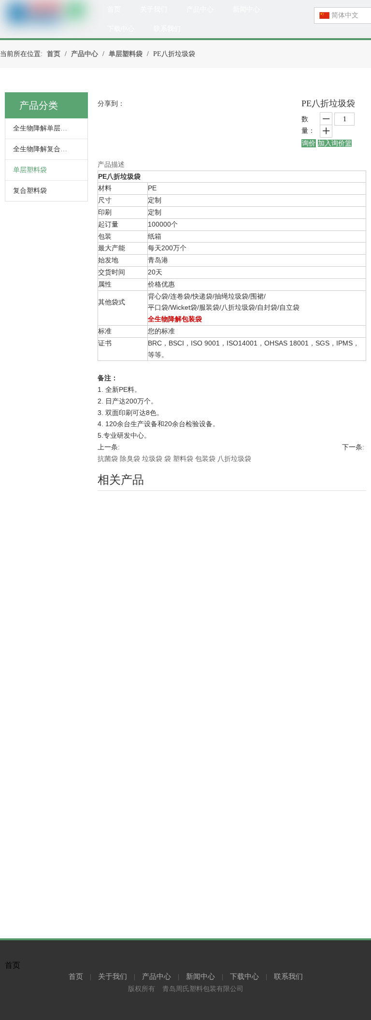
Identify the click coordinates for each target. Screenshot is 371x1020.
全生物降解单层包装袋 (47, 128)
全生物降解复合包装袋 (47, 149)
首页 (76, 976)
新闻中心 (200, 976)
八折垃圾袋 (234, 458)
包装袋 (205, 458)
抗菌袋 (108, 458)
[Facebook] (206, 1010)
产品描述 (111, 164)
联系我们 (288, 976)
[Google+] (179, 1010)
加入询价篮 (335, 143)
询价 (308, 143)
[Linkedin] (165, 1010)
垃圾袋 (152, 458)
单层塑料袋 (30, 169)
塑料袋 (183, 458)
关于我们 (112, 976)
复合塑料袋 (30, 190)
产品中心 (156, 976)
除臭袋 (130, 458)
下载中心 (244, 976)
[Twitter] (193, 1010)
